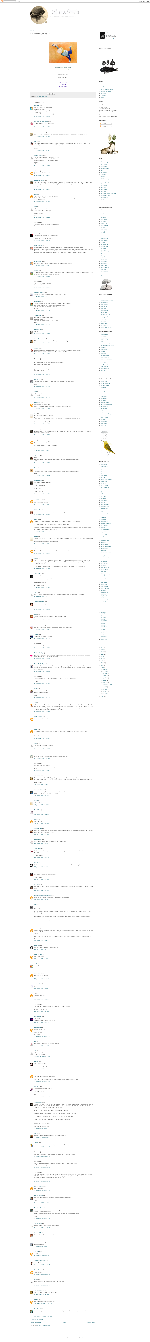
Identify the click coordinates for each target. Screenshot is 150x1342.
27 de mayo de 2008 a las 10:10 (42, 514)
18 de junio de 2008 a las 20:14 (42, 1156)
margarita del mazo (105, 314)
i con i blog (103, 353)
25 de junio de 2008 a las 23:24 (42, 1227)
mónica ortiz (104, 559)
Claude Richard (38, 1270)
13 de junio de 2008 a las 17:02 (42, 1097)
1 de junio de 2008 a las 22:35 (41, 814)
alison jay (103, 210)
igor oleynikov (104, 238)
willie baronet (104, 598)
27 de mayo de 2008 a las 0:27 (42, 450)
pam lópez (103, 565)
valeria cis (103, 594)
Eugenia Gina (37, 261)
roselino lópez (104, 578)
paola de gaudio (105, 567)
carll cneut (103, 217)
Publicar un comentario (38, 1319)
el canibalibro (104, 389)
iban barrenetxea (105, 393)
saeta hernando (104, 580)
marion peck (104, 250)
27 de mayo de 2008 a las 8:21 (42, 505)
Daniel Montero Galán (40, 338)
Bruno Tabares (38, 245)
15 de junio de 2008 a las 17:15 (42, 1128)
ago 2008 (105, 678)
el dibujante (103, 347)
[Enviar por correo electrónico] (47, 94)
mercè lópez (104, 408)
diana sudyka (104, 219)
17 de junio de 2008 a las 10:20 (42, 1147)
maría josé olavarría (106, 546)
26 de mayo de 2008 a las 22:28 (42, 435)
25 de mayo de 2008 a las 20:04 (42, 189)
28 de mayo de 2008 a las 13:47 (42, 620)
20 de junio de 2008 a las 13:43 (42, 1181)
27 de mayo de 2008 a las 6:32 (42, 463)
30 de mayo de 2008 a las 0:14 (42, 724)
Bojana (36, 800)
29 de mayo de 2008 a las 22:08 (42, 711)
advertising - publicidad (104, 613)
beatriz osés (104, 298)
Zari (35, 904)
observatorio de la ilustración (108, 183)
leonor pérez (104, 398)
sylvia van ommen (105, 275)
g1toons (36, 1299)
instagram (103, 86)
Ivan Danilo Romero (39, 789)
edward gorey (104, 223)
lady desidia (37, 754)
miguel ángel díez (105, 412)
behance (103, 87)
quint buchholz (104, 261)
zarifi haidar (104, 601)
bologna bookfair (105, 162)
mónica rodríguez (105, 316)
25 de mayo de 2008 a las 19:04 (42, 136)
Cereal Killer (37, 973)
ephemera (103, 498)
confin (35, 729)
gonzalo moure (104, 302)
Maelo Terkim (37, 984)
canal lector (104, 164)
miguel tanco (104, 410)
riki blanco (103, 419)
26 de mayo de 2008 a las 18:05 (42, 408)
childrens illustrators (106, 91)
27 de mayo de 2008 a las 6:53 (42, 494)
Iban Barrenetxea (38, 1186)
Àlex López (37, 1086)
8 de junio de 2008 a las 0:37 (41, 988)
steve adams (104, 273)
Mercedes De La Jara (39, 1260)
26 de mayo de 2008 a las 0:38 (42, 240)
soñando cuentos (105, 368)
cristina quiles (104, 485)
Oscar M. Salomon (39, 1242)
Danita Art (36, 455)
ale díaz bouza (104, 468)
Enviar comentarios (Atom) (44, 1325)
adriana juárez (38, 839)
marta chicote (104, 544)
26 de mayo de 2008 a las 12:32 (42, 310)
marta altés (103, 542)
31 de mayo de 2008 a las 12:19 (42, 770)
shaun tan (103, 269)
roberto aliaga (104, 323)
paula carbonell (104, 319)
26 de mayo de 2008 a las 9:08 (42, 276)
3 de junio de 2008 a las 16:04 (41, 857)
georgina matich (105, 506)
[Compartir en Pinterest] (54, 94)
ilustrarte (103, 176)
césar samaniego (105, 487)
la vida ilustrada (105, 355)
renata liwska (104, 263)
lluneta (102, 361)
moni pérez (103, 556)
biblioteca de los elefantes (107, 340)
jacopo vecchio (104, 514)
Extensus (36, 634)
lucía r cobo (104, 531)
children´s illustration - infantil (104, 626)
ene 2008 (105, 693)
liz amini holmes (105, 246)
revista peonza (104, 197)
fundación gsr (104, 172)
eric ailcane (103, 227)
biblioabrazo (104, 338)
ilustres (102, 178)
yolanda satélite (105, 600)
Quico (35, 592)
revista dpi (103, 191)
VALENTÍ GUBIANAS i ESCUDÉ (42, 895)
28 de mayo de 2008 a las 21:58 (42, 638)
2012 (102, 658)
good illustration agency (107, 89)
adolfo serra (104, 464)
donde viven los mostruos (107, 345)
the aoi (102, 199)
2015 (102, 652)
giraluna (103, 351)
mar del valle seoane (106, 536)
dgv (102, 491)
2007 (102, 696)
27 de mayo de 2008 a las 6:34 (42, 475)
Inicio (64, 1322)
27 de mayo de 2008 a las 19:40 (42, 587)
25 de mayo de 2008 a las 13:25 (42, 116)
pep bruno (103, 321)
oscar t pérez (104, 415)
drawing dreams (105, 168)
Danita (35, 468)
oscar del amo (104, 563)
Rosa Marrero (37, 499)
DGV (35, 141)
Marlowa (36, 945)
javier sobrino (104, 308)
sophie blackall (104, 271)
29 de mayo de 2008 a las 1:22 (42, 658)
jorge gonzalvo (104, 310)
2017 (102, 647)
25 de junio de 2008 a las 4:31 (41, 1203)
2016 (102, 649)
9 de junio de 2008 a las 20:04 (41, 1011)
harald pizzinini (38, 716)
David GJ (36, 1142)
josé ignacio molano (106, 523)
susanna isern (104, 325)
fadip (102, 170)
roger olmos (104, 423)
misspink (103, 554)
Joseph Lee (37, 810)
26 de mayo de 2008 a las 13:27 (42, 333)
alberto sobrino (104, 466)
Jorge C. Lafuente (38, 1208)
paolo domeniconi (105, 257)
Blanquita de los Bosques (41, 121)
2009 (102, 665)
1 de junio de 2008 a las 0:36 (41, 784)
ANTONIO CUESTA (39, 625)
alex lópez (103, 472)
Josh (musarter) (38, 1074)
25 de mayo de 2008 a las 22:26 (42, 217)
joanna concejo (104, 244)
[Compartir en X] (51, 94)
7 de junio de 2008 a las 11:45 (41, 979)
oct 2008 (105, 673)
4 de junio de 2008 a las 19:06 (41, 879)
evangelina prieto (105, 504)
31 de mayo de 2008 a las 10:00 (42, 758)
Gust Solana (37, 848)
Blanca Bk (36, 105)
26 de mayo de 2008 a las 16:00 (42, 354)
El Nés (36, 688)
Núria (35, 1279)
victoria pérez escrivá (106, 327)
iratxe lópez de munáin (106, 510)
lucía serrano (104, 533)
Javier (35, 519)
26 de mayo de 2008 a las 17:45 (42, 397)
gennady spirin (104, 231)
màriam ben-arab (105, 557)
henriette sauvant (105, 235)
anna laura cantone (105, 213)
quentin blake (104, 259)
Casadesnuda (37, 315)
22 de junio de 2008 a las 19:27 (42, 1190)
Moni (35, 702)
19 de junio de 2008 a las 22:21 (42, 1167)
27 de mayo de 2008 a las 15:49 (42, 553)
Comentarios (104, 126)
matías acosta (104, 548)
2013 (102, 656)
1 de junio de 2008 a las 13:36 (41, 795)
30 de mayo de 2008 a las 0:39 (42, 738)
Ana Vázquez (37, 1308)
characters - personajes (41, 96)
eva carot (103, 502)
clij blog (103, 342)
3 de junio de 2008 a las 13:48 (41, 843)
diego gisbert (104, 494)
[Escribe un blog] (49, 94)
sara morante (104, 584)
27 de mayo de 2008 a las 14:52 (42, 543)
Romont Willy (37, 1232)
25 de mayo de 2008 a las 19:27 (42, 165)
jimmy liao (103, 242)
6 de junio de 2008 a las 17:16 (41, 958)
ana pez (103, 477)
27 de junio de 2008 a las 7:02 (41, 1255)
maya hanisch (104, 550)
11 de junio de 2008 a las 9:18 (41, 1045)
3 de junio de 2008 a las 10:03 (41, 834)
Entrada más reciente (36, 1322)
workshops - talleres (104, 640)
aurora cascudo (104, 483)
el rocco (36, 1061)
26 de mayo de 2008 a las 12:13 (42, 296)
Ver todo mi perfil (110, 38)
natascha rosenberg (106, 414)
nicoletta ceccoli (105, 252)
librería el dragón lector (106, 359)
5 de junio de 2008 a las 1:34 (41, 890)
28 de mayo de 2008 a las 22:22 (42, 648)
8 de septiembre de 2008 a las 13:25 (43, 1316)
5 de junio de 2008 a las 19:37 (41, 940)
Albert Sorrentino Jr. (39, 132)
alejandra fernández (106, 470)
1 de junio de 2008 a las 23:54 (41, 823)
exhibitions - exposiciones (104, 630)
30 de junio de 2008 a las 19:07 (42, 1285)
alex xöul (103, 473)
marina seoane (104, 406)
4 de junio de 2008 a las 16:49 (41, 867)
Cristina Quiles (38, 1223)
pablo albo (103, 318)
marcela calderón (105, 540)
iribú (102, 512)
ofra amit (103, 254)
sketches (103, 633)
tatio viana (103, 590)
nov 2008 (105, 671)
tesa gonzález (104, 592)
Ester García (110, 32)
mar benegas (104, 312)
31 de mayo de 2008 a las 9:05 (42, 749)
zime (35, 614)
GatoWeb (36, 270)
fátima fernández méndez (107, 300)
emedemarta (37, 1027)
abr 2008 (105, 687)
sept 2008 (105, 675)
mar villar (103, 538)
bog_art (36, 862)
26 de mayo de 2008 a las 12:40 (42, 324)
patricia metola (104, 569)
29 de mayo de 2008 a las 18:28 (42, 671)
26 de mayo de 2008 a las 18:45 (42, 424)
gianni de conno (105, 233)
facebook (103, 84)
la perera (103, 527)
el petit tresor (104, 349)
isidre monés (104, 394)
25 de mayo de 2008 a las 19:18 (42, 150)
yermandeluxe (38, 480)
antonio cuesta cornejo (106, 479)
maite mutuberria (105, 535)
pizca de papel (104, 366)
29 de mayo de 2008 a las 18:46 (42, 683)
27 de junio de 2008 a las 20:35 (42, 1265)
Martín (35, 963)
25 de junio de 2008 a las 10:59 (42, 1218)
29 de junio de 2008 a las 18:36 (42, 1274)
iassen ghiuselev (105, 236)
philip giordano (104, 417)
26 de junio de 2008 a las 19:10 (42, 1246)
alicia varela (37, 402)
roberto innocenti (105, 267)
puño (102, 573)
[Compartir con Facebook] (52, 94)
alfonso (36, 233)
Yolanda (36, 348)
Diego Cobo (37, 775)
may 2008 (105, 682)
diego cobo (103, 493)
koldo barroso (104, 525)
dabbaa (102, 97)
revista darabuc (104, 189)
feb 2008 (105, 691)
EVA (35, 413)
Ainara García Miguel (39, 663)
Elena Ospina (37, 1016)
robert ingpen (104, 265)
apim (102, 161)
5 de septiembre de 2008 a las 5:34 (43, 1303)
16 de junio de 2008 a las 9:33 (41, 1137)
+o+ (35, 440)
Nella (35, 206)
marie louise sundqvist (106, 404)
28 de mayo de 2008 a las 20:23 (42, 629)
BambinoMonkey (38, 653)
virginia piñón (104, 596)
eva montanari (104, 229)
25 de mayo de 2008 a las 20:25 (42, 201)
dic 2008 (105, 669)
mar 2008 (105, 689)
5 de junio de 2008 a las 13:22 (41, 923)
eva (35, 1041)
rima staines (104, 421)
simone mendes (105, 588)
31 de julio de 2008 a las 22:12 (41, 1294)
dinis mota (103, 387)
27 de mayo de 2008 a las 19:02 (42, 568)
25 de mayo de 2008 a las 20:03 (42, 175)
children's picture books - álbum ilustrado (104, 621)
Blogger (84, 1337)
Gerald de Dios (38, 828)
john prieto (103, 517)
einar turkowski (104, 225)
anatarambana (104, 334)
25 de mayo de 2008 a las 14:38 (42, 127)
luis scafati (103, 248)
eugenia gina (104, 500)
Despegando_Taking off (108, 684)
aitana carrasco (104, 381)
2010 (102, 663)
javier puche (104, 306)
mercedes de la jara (106, 552)
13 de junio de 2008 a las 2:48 (41, 1069)
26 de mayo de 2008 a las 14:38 (42, 343)
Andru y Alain (37, 872)
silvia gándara (104, 586)
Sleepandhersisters (39, 601)
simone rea (103, 425)
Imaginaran (37, 301)
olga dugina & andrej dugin (107, 256)
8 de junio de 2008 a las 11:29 (41, 999)
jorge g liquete (104, 521)
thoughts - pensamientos (104, 636)
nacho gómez (104, 561)
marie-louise (37, 329)
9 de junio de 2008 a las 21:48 (41, 1022)
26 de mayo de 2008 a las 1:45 (42, 256)
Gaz (35, 819)
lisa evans (103, 400)
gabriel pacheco (105, 391)
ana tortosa (103, 297)
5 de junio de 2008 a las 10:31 (41, 899)
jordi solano (103, 519)
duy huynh (103, 221)
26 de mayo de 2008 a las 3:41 (42, 265)
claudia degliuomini (105, 383)
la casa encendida (105, 180)
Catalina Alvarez (38, 155)
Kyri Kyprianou (38, 1290)
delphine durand (105, 385)
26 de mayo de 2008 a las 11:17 (42, 287)
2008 (102, 667)
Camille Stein (37, 573)
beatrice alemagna (105, 215)
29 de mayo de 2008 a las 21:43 (42, 697)
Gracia (36, 1133)
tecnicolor (103, 370)
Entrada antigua (91, 1322)
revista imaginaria (105, 195)
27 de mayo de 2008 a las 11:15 (42, 531)
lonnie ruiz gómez (105, 529)
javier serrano (104, 240)
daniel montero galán (106, 489)
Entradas (103, 123)
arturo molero (104, 481)
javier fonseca (104, 304)
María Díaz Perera (38, 180)
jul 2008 (105, 680)
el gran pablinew (38, 1195)
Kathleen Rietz (38, 510)
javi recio (103, 515)
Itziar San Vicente (38, 292)
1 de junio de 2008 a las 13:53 (41, 805)
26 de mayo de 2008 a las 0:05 (42, 228)
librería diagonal (105, 357)
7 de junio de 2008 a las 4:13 (41, 968)
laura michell (104, 396)
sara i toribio (104, 582)
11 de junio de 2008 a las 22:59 (42, 1056)
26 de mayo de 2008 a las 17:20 (42, 386)
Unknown (36, 171)
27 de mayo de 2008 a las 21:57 (42, 596)
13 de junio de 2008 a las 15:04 (42, 1081)
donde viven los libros (106, 343)
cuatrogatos (104, 166)
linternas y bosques (106, 182)
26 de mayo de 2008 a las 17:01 (42, 374)
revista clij (103, 187)
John (35, 558)
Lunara (36, 194)
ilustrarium (103, 95)
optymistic (103, 93)
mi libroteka (104, 363)
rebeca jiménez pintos (106, 575)
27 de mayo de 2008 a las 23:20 (42, 609)
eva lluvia (36, 379)
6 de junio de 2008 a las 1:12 (41, 949)
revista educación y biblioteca (108, 193)
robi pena (36, 429)
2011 (102, 660)
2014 (102, 654)
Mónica (36, 536)
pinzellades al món (105, 364)
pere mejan (103, 571)
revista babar (104, 185)
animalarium (104, 336)
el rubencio (103, 496)
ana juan (103, 212)
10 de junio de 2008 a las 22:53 (42, 1036)
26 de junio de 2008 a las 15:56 (42, 1237)
